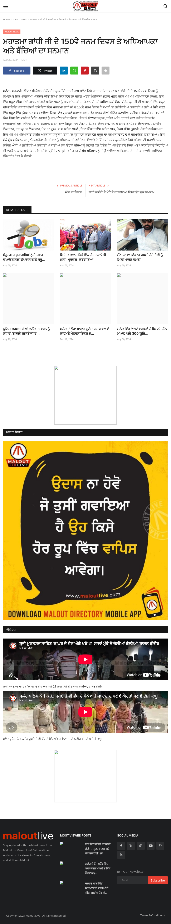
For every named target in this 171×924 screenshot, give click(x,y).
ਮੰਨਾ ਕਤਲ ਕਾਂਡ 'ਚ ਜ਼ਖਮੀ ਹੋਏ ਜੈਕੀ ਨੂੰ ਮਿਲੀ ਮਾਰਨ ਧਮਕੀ (140, 257)
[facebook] (121, 846)
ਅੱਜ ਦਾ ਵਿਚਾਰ (73, 192)
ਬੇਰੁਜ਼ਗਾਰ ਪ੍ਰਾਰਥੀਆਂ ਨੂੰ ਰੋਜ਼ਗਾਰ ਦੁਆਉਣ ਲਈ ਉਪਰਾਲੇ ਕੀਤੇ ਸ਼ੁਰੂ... (24, 257)
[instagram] (141, 846)
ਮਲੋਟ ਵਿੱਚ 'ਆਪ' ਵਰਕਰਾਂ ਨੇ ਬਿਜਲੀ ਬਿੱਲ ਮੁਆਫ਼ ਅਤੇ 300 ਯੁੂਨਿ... (142, 331)
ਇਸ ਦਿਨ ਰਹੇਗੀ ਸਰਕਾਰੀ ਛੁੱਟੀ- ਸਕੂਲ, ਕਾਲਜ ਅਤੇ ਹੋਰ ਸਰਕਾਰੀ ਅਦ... (98, 848)
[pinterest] (160, 846)
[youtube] (151, 846)
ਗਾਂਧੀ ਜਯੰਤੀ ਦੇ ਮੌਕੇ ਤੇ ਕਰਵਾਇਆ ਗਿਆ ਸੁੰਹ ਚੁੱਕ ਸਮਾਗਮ (121, 192)
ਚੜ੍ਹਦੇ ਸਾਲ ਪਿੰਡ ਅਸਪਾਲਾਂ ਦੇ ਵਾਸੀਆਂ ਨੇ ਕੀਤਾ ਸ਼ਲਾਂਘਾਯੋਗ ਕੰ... (96, 888)
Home (6, 19)
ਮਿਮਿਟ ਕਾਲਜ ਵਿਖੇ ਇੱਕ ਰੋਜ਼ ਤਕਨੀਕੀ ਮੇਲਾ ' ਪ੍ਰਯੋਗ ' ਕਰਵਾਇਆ (83, 257)
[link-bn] (85, 395)
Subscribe (158, 880)
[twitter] (131, 846)
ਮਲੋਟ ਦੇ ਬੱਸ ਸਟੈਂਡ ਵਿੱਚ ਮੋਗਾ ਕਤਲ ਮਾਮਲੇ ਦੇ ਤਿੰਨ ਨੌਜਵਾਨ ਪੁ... (97, 868)
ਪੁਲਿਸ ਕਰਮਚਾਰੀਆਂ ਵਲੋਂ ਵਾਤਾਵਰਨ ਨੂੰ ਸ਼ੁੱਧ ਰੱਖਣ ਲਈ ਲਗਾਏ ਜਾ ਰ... (26, 331)
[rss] (121, 855)
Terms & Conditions (152, 915)
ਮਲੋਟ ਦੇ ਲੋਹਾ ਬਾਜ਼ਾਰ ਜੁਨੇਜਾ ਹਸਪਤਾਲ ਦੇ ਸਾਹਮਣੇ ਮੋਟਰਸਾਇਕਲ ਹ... (84, 331)
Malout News (20, 19)
